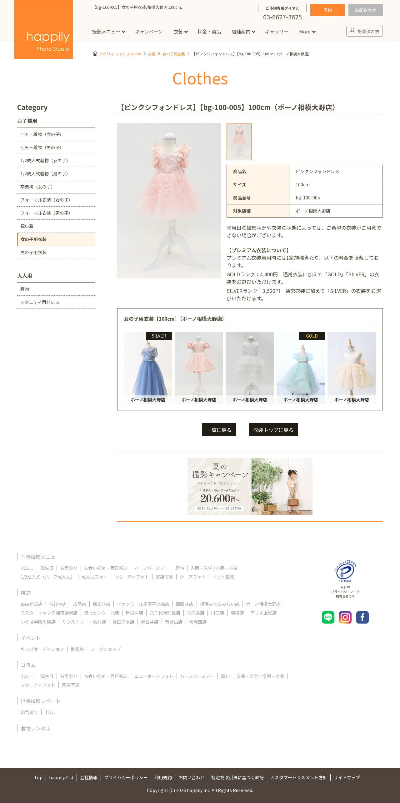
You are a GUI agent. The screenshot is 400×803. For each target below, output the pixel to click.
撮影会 (77, 649)
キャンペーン (149, 31)
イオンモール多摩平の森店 (143, 604)
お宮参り (69, 568)
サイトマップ (347, 777)
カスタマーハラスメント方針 (298, 777)
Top (38, 777)
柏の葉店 (195, 613)
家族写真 (164, 577)
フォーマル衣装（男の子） (46, 213)
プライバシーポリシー (126, 777)
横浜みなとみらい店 (219, 604)
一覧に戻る (219, 430)
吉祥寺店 (58, 604)
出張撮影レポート (41, 701)
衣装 (178, 31)
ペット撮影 (223, 577)
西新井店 (184, 604)
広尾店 (79, 604)
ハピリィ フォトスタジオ (120, 53)
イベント (31, 637)
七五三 (27, 568)
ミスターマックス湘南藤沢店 (49, 613)
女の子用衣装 (173, 53)
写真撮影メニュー (41, 556)
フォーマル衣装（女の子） (46, 200)
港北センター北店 (101, 613)
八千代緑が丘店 (165, 613)
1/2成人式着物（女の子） (45, 160)
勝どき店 (101, 604)
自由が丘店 (31, 604)
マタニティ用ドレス (39, 302)
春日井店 (149, 622)
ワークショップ (105, 649)
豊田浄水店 (123, 622)
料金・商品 (209, 31)
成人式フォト (95, 577)
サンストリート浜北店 (84, 622)
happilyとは (61, 777)
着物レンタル (36, 728)
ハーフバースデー (151, 568)
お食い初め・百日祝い (106, 568)
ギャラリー (276, 31)
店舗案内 (241, 31)
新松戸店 (134, 613)
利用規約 (163, 777)
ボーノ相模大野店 (263, 604)
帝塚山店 (173, 622)
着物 (24, 289)
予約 (327, 10)
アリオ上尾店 (263, 613)
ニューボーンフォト (153, 676)
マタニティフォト (131, 577)
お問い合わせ (191, 777)
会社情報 (89, 777)
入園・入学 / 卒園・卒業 (214, 568)
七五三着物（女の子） (42, 134)
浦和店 (237, 613)
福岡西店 (198, 622)
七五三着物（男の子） (42, 147)
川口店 (217, 613)
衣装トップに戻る (273, 430)
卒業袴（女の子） (37, 186)
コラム (28, 665)
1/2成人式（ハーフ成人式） (48, 577)
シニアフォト (193, 577)
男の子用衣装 (33, 252)
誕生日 (46, 568)
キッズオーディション (42, 649)
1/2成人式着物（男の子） (45, 173)
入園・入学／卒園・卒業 (260, 676)
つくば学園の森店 (38, 622)
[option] (239, 141)
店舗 (26, 592)
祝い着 (26, 226)
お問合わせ (366, 10)
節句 (179, 568)
